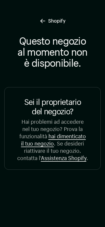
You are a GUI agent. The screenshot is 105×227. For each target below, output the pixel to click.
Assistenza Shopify (63, 157)
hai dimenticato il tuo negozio (53, 139)
